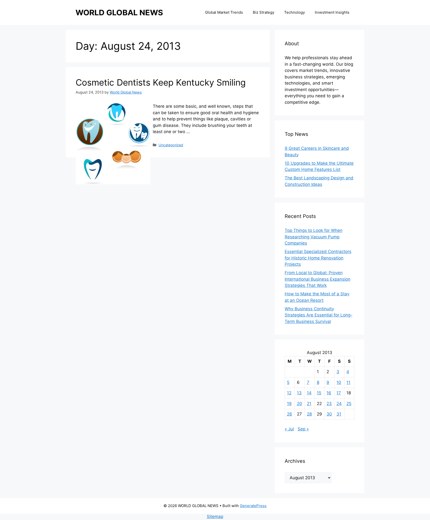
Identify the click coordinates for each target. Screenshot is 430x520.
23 (329, 403)
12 (289, 392)
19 (289, 403)
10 (338, 382)
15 (319, 392)
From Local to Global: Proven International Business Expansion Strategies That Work (317, 279)
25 (348, 403)
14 (309, 392)
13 (299, 392)
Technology (294, 12)
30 (329, 414)
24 (339, 403)
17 (338, 392)
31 (338, 414)
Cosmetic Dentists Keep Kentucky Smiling (161, 82)
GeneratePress (253, 505)
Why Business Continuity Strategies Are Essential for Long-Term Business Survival (318, 315)
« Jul (289, 428)
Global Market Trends (224, 12)
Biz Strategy (263, 12)
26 (289, 414)
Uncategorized (171, 145)
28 (309, 414)
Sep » (303, 428)
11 (348, 382)
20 (299, 403)
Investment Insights (332, 12)
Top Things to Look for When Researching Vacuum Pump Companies (313, 237)
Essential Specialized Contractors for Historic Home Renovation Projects (318, 258)
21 (309, 403)
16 (328, 392)
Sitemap (215, 516)
